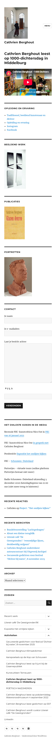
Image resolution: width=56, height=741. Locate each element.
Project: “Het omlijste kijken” (35, 508)
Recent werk (11, 616)
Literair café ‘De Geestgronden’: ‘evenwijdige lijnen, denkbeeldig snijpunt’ (25, 541)
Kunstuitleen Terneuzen (18, 673)
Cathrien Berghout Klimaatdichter (24, 651)
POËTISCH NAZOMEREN (19, 688)
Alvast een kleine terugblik (21, 533)
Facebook (12, 130)
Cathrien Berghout (19, 42)
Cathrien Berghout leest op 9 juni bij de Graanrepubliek (26, 665)
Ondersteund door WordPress (34, 736)
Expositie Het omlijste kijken (19, 629)
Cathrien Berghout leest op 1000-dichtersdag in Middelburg (24, 680)
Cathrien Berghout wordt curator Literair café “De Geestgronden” (27, 711)
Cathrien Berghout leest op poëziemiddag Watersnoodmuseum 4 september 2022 (28, 696)
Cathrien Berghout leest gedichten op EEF (28, 704)
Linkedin (8, 719)
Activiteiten (10, 635)
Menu (47, 26)
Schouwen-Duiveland (22, 461)
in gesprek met (41, 442)
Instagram (12, 126)
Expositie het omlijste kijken (31, 453)
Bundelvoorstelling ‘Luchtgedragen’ (26, 529)
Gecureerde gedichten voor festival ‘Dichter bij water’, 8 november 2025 (29, 643)
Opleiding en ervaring (18, 122)
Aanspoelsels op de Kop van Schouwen (26, 657)
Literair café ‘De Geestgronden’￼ (21, 622)
